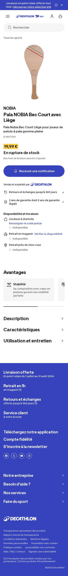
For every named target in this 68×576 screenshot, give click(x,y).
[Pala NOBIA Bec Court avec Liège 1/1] (34, 72)
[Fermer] (62, 5)
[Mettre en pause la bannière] (56, 5)
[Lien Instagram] (29, 456)
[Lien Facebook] (6, 456)
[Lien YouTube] (21, 456)
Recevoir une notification (37, 171)
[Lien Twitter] (14, 456)
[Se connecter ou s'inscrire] (52, 16)
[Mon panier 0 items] (60, 16)
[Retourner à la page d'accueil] (29, 16)
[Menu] (7, 16)
